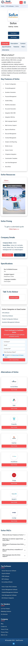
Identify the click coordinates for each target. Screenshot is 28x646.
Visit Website (7, 255)
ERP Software (5, 579)
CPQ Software (10, 6)
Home (2, 6)
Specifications (6, 46)
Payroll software (6, 573)
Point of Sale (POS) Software (9, 586)
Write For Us (4, 635)
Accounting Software (7, 582)
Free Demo (14, 33)
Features (16, 46)
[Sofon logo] (13, 15)
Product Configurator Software (10, 319)
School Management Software (9, 589)
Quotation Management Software (11, 322)
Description (14, 43)
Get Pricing (13, 37)
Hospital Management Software (10, 592)
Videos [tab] (6, 180)
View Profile (14, 389)
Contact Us (4, 626)
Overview (5, 43)
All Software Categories (8, 598)
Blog (2, 623)
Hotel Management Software (9, 595)
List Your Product (5, 608)
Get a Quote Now (14, 359)
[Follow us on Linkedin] (13, 643)
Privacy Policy (4, 632)
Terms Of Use (4, 629)
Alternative (5, 50)
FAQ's (23, 46)
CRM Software (5, 576)
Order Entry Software (7, 316)
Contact (22, 43)
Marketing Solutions (6, 611)
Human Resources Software (9, 570)
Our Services (4, 614)
